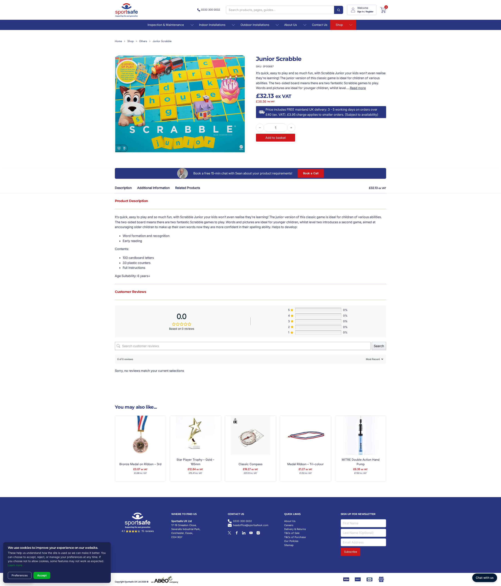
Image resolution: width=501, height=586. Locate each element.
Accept (42, 575)
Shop (339, 25)
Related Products (187, 188)
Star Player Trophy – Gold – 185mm (195, 462)
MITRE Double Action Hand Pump (360, 462)
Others (143, 41)
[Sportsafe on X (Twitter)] (229, 533)
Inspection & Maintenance (166, 25)
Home (118, 41)
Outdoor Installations (255, 25)
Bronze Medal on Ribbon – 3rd (140, 464)
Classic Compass (250, 464)
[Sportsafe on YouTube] (251, 533)
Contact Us (319, 25)
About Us (290, 25)
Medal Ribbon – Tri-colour (305, 464)
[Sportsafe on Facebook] (236, 533)
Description (123, 188)
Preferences (20, 575)
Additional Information (153, 188)
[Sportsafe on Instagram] (258, 533)
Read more (358, 88)
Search (379, 346)
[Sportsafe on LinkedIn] (243, 533)
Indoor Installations (212, 25)
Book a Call (311, 173)
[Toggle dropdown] (192, 25)
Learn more (15, 565)
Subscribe (350, 551)
